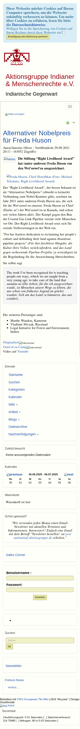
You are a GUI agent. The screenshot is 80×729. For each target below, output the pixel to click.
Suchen (14, 382)
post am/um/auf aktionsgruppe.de (42, 536)
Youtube (22, 351)
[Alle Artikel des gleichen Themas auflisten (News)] (9, 159)
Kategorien (17, 389)
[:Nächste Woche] (68, 475)
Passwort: (14, 585)
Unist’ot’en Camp (14, 347)
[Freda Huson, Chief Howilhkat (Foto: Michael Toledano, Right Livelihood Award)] (40, 178)
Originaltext (11, 342)
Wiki (12, 404)
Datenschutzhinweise (28, 24)
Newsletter (14, 666)
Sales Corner (15, 555)
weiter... (12, 687)
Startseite (16, 375)
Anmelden (40, 597)
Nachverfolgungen (23, 434)
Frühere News (14, 680)
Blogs (13, 419)
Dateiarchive (18, 427)
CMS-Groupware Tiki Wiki (33, 699)
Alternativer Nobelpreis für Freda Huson (37, 136)
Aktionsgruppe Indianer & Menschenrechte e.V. (40, 80)
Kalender (15, 397)
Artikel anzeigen (16, 114)
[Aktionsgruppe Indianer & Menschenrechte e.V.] (15, 57)
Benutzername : (18, 573)
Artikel (14, 412)
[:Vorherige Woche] (14, 475)
